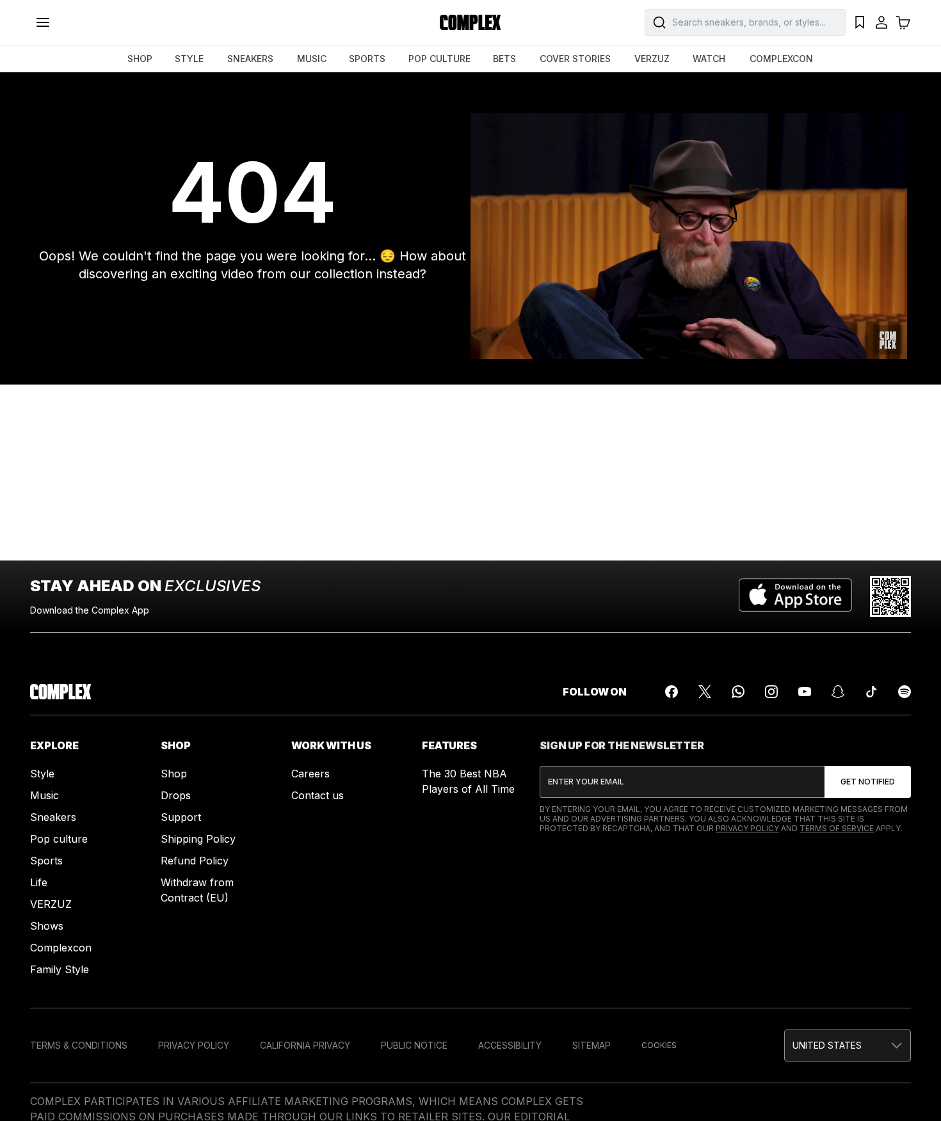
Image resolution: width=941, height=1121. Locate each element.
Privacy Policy (747, 828)
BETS (504, 58)
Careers (310, 773)
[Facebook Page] (671, 691)
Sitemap (591, 1045)
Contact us (317, 795)
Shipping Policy (198, 838)
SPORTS (367, 58)
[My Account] (881, 22)
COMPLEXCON (781, 58)
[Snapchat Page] (838, 691)
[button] (847, 1045)
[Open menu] (43, 22)
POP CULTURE (439, 58)
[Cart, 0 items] (903, 22)
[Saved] (859, 22)
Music (44, 795)
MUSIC (311, 58)
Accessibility (510, 1045)
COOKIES (659, 1045)
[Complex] (470, 22)
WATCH (709, 58)
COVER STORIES (575, 58)
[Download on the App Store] (795, 596)
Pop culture (59, 838)
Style (42, 773)
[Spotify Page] (904, 691)
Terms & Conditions (78, 1045)
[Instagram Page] (771, 691)
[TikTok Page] (871, 691)
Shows (46, 925)
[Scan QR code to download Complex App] (890, 596)
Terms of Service (837, 828)
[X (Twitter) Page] (704, 691)
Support (181, 817)
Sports (46, 860)
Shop (174, 773)
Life (38, 882)
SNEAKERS (250, 58)
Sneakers (53, 817)
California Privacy (305, 1045)
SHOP (139, 58)
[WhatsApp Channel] (738, 691)
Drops (176, 795)
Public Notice (414, 1045)
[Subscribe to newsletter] (867, 782)
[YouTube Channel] (804, 691)
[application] (688, 236)
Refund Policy (195, 860)
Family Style (59, 969)
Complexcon (61, 947)
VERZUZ (652, 58)
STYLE (189, 58)
